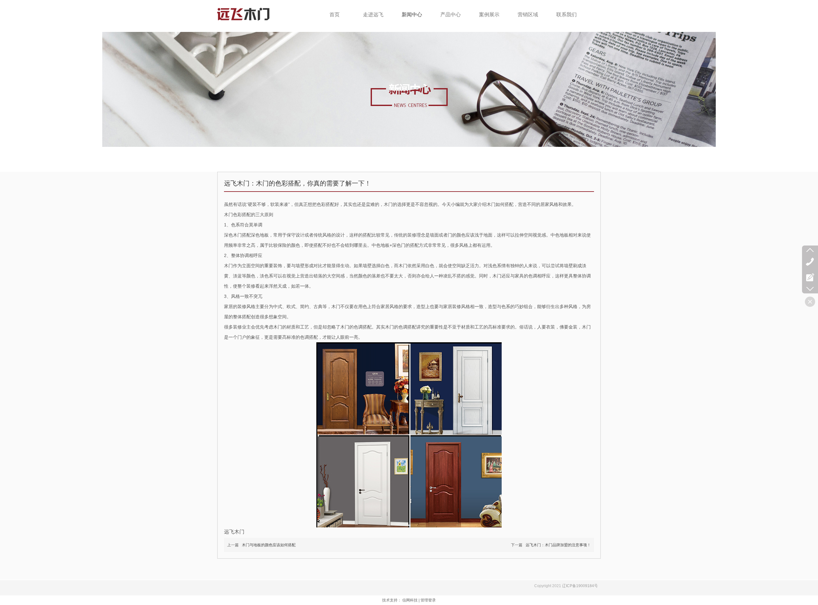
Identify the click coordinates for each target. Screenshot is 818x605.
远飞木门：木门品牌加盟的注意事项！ (558, 545)
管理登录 (428, 600)
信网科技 (410, 600)
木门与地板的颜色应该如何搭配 (269, 545)
